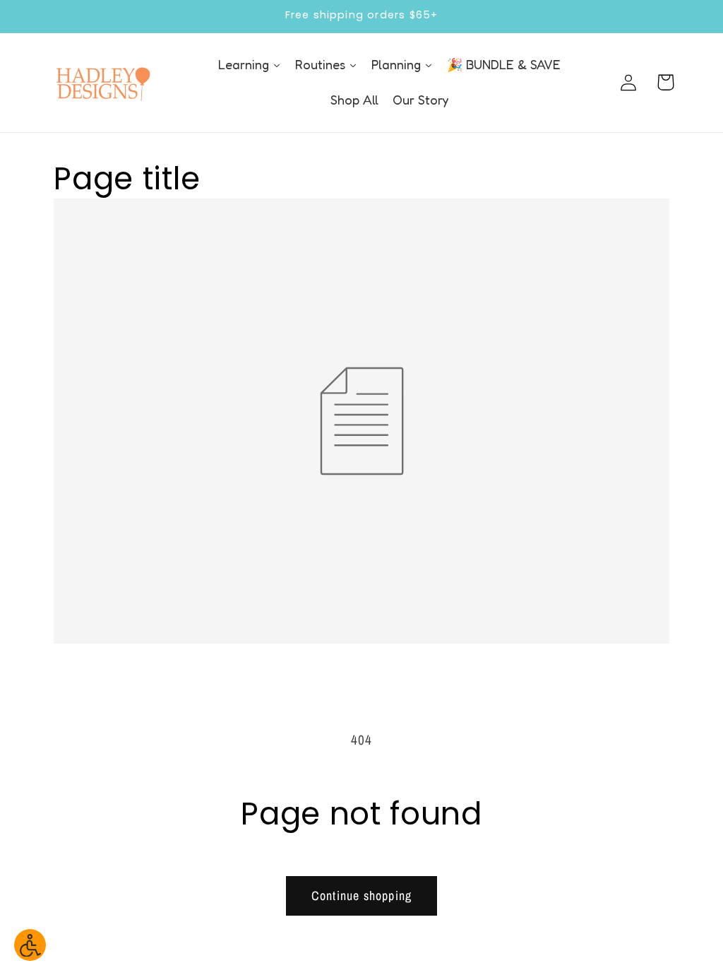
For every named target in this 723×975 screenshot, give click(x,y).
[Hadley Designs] (102, 82)
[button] (665, 82)
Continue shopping (361, 895)
